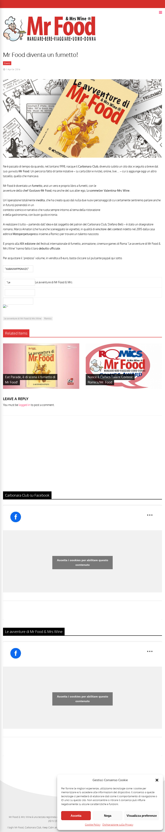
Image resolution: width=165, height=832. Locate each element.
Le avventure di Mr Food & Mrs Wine (22, 318)
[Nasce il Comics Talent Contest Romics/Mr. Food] (124, 387)
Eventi (7, 63)
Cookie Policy (92, 824)
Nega (107, 815)
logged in (24, 405)
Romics (48, 318)
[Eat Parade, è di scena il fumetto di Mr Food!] (41, 387)
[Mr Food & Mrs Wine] (49, 48)
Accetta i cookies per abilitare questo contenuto (82, 562)
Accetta (76, 815)
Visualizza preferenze (142, 815)
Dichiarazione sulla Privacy (117, 824)
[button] (157, 780)
